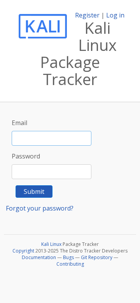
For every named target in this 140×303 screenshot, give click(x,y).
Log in (115, 15)
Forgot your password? (40, 208)
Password (26, 156)
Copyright (23, 250)
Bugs (68, 257)
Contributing (70, 264)
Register (87, 15)
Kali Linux (51, 244)
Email (19, 122)
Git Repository (96, 257)
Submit (34, 191)
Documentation (39, 257)
